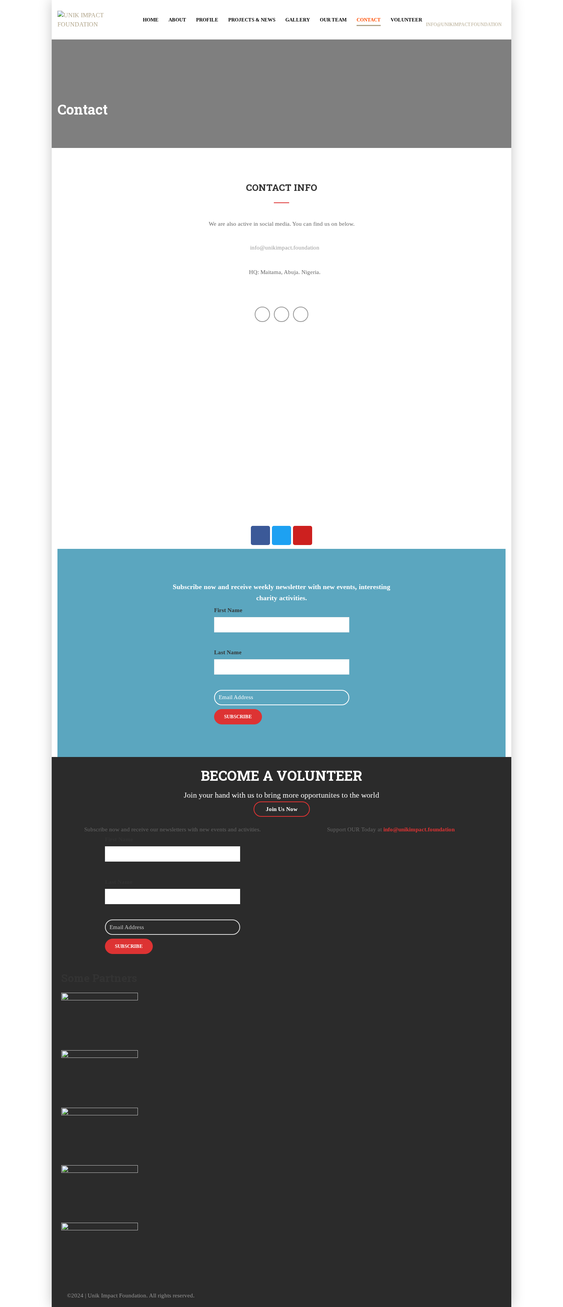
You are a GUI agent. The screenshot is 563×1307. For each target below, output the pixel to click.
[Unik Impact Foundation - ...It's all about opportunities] (87, 19)
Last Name (228, 652)
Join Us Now (282, 809)
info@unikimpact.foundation (284, 248)
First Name (228, 610)
